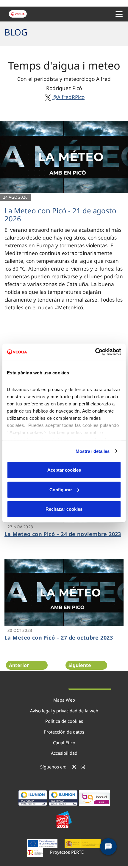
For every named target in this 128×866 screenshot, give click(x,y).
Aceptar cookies (64, 470)
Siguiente (79, 665)
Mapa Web (64, 700)
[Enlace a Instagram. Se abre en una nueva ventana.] (83, 767)
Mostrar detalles (93, 450)
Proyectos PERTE (67, 852)
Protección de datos (64, 732)
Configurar (60, 489)
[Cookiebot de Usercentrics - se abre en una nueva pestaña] (95, 352)
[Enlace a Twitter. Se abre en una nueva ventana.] (74, 767)
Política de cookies (64, 721)
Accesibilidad (64, 753)
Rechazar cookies (64, 509)
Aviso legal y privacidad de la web (64, 711)
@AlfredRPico (68, 97)
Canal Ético (64, 742)
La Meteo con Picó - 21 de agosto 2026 (60, 214)
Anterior (19, 665)
